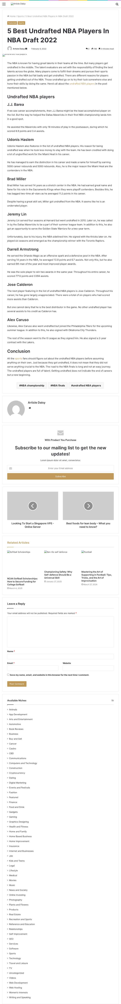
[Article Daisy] (18, 4)
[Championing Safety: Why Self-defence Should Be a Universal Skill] (60, 559)
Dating (12, 778)
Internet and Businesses (21, 851)
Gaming (13, 817)
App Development (18, 714)
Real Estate (15, 914)
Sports (20, 16)
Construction (15, 768)
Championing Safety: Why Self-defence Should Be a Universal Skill (58, 574)
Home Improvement (19, 841)
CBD (11, 753)
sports (18, 358)
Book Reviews (16, 729)
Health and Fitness (18, 826)
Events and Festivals (19, 787)
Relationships (16, 929)
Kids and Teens (17, 861)
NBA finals (58, 385)
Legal (12, 865)
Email (10, 663)
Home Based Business (20, 836)
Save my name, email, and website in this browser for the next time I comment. (49, 675)
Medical (13, 875)
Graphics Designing (19, 821)
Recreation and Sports (20, 919)
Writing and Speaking (20, 997)
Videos (12, 978)
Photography (15, 900)
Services (13, 943)
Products (13, 909)
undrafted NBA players (82, 83)
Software (13, 948)
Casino (12, 748)
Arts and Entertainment (21, 719)
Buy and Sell (15, 739)
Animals (13, 709)
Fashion (13, 792)
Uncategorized (16, 973)
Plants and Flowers (18, 904)
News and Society (18, 890)
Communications (17, 758)
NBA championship (32, 385)
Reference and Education (22, 924)
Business (13, 734)
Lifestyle (13, 870)
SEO (11, 939)
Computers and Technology (23, 763)
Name (11, 651)
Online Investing (17, 895)
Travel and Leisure (18, 963)
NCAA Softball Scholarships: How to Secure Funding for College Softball (22, 581)
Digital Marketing (17, 782)
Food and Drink (16, 807)
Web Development (18, 982)
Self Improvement (18, 934)
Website (67, 663)
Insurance (14, 846)
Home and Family (18, 831)
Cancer (13, 743)
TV (10, 968)
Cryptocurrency (17, 773)
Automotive (15, 724)
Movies (12, 880)
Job (11, 856)
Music (12, 885)
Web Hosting (15, 987)
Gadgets (13, 812)
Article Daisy (19, 49)
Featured (12, 23)
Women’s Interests (18, 992)
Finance (13, 802)
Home (12, 16)
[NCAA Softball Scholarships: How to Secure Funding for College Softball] (23, 562)
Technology (15, 958)
